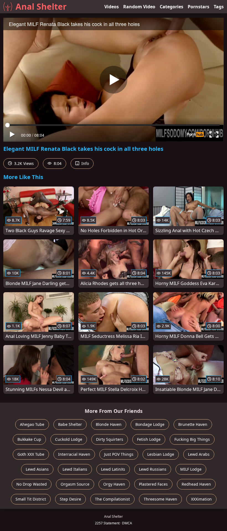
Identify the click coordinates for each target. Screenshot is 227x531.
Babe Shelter (70, 424)
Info (84, 163)
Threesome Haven (160, 499)
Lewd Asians (37, 469)
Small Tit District (31, 499)
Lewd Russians (152, 469)
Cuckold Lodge (68, 439)
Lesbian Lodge (160, 454)
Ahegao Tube (32, 424)
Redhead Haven (196, 484)
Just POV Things (118, 454)
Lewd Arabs (199, 454)
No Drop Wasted (31, 484)
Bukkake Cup (29, 439)
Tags (219, 7)
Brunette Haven (192, 424)
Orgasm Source (75, 484)
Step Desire (70, 499)
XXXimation (201, 499)
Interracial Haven (74, 454)
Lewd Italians (75, 469)
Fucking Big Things (192, 439)
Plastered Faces (153, 484)
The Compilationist (112, 499)
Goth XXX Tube (30, 454)
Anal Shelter (41, 6)
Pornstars (198, 7)
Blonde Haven (109, 424)
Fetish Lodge (149, 439)
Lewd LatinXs (113, 469)
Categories (171, 7)
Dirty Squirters (109, 439)
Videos (111, 7)
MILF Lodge (191, 469)
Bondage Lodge (149, 424)
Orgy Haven (114, 484)
